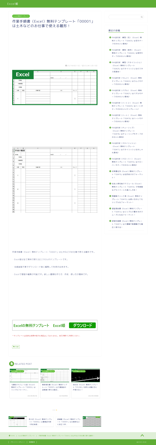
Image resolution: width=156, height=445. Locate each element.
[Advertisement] (55, 45)
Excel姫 (12, 3)
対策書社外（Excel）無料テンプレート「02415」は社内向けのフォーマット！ (127, 174)
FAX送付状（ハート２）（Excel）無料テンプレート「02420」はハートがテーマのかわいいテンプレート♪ (127, 106)
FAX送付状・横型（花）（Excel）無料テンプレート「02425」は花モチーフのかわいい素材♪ (127, 40)
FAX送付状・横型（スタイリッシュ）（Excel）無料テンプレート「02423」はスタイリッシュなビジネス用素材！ (127, 67)
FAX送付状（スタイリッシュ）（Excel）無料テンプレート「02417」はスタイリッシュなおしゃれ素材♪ (127, 148)
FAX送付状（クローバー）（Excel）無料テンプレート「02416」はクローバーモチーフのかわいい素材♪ (127, 162)
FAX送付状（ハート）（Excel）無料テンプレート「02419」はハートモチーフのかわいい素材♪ (127, 118)
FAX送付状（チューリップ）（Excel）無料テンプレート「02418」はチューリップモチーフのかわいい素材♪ (127, 132)
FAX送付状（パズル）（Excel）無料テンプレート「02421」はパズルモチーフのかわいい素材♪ (127, 93)
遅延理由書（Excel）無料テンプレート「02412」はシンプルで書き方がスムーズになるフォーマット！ (127, 211)
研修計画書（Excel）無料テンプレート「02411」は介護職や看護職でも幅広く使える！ (127, 224)
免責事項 (32, 442)
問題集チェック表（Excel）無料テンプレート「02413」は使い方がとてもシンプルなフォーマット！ (127, 199)
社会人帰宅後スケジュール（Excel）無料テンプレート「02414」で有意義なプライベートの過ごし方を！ (127, 186)
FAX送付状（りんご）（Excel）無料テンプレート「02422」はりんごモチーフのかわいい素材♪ (127, 81)
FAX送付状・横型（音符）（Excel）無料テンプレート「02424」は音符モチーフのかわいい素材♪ (127, 53)
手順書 (17, 347)
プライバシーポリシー (17, 442)
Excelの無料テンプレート (21, 16)
